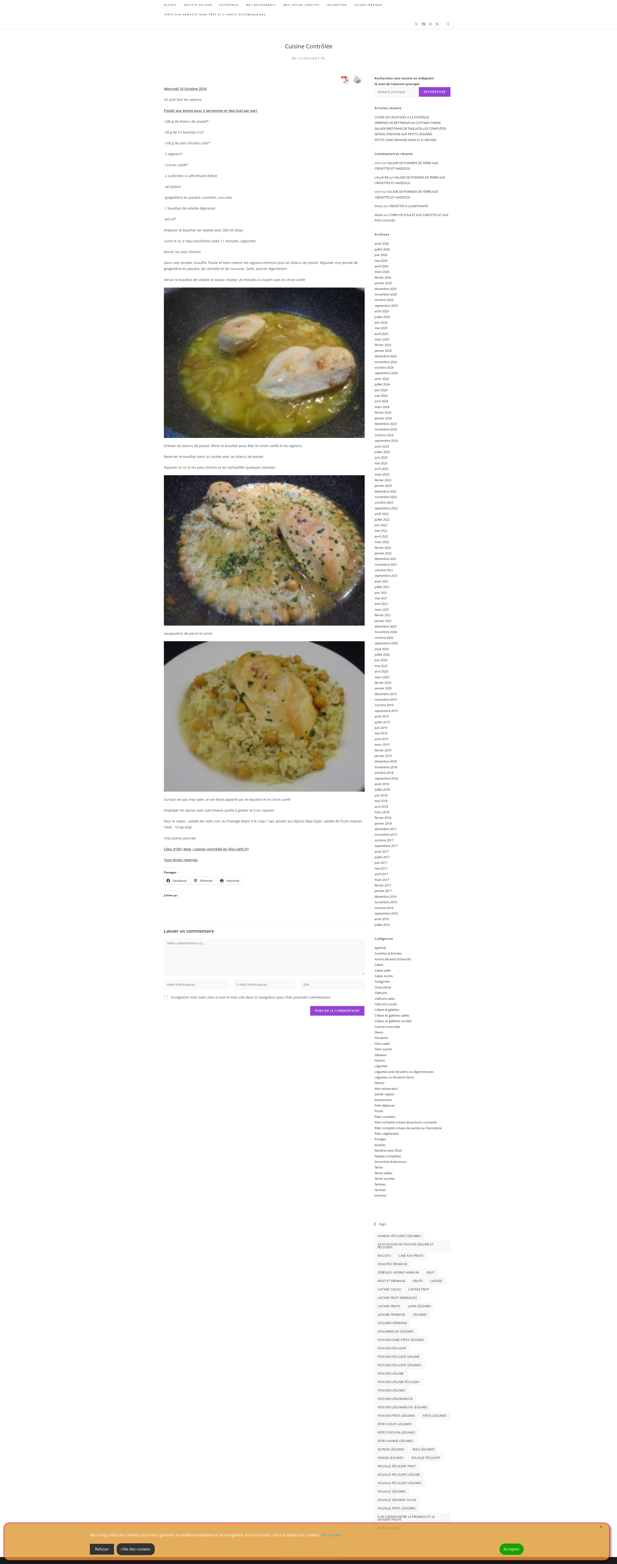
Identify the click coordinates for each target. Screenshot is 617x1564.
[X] (416, 24)
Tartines (380, 1184)
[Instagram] (430, 24)
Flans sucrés (383, 1049)
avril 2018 (381, 806)
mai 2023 (381, 463)
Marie (379, 215)
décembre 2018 (385, 761)
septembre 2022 (386, 508)
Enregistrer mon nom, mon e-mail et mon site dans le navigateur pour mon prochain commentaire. (251, 997)
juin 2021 (381, 592)
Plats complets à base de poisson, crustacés (406, 1122)
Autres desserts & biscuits (393, 959)
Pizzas (379, 1111)
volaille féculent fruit (397, 1466)
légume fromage (391, 1315)
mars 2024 (382, 407)
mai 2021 (381, 598)
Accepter (511, 1549)
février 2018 (383, 817)
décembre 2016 (385, 896)
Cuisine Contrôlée (308, 46)
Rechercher (435, 92)
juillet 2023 (382, 452)
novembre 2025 (386, 294)
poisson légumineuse (395, 1399)
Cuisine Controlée (387, 1027)
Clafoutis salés (385, 998)
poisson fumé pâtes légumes (401, 1340)
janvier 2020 (383, 688)
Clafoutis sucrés (386, 1004)
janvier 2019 (383, 756)
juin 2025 (381, 322)
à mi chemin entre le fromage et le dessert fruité (406, 1518)
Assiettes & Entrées (388, 953)
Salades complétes (388, 1156)
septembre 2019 (386, 711)
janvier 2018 (383, 823)
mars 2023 (382, 474)
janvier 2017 (383, 891)
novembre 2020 (386, 632)
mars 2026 (382, 271)
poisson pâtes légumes (396, 1416)
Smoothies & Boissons (390, 1162)
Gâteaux (381, 1055)
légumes (420, 1315)
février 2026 (383, 277)
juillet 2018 (382, 789)
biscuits (384, 1256)
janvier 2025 (383, 350)
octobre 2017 (384, 840)
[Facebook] (423, 24)
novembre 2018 (386, 767)
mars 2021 (382, 609)
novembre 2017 (386, 834)
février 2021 (383, 615)
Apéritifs (380, 948)
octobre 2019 (384, 705)
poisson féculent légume (399, 1357)
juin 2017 (381, 862)
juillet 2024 (382, 384)
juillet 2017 (382, 857)
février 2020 (383, 682)
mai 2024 (381, 395)
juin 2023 (381, 457)
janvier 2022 (383, 553)
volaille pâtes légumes (397, 1508)
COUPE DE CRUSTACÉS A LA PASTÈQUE (402, 117)
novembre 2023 (386, 429)
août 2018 (382, 784)
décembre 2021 (385, 559)
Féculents (381, 1038)
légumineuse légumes (396, 1331)
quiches (380, 1145)
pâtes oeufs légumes (395, 1424)
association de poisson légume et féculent (406, 1245)
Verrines (380, 1195)
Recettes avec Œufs (388, 1150)
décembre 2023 (385, 424)
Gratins (380, 1060)
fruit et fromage (391, 1281)
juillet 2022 (382, 519)
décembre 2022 (385, 491)
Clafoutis (381, 993)
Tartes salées (383, 1173)
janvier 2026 (383, 283)
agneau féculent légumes (399, 1236)
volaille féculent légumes (400, 1483)
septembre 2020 (386, 643)
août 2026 (382, 243)
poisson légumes (392, 1390)
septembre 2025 (386, 305)
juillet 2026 (382, 249)
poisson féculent (392, 1348)
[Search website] (448, 24)
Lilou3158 (381, 177)
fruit (431, 1272)
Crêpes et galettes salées (392, 1015)
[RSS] (437, 24)
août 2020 (382, 649)
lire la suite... (332, 1535)
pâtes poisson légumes (396, 1432)
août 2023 (382, 446)
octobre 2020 (384, 637)
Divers (379, 1032)
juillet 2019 (382, 722)
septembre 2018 (386, 778)
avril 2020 (381, 671)
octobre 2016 (384, 908)
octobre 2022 (384, 502)
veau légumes (423, 1449)
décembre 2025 (385, 289)
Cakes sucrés (384, 976)
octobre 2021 (384, 570)
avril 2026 (381, 266)
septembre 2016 (386, 913)
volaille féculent (425, 1458)
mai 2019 (381, 733)
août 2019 (382, 716)
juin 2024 (381, 390)
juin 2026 (381, 255)
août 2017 (382, 851)
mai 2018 (381, 801)
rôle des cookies (135, 1549)
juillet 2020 (382, 654)
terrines (380, 1190)
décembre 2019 (385, 694)
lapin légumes (419, 1306)
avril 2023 (381, 469)
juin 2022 (381, 525)
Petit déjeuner (385, 1105)
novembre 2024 (386, 362)
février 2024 (383, 412)
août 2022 (382, 514)
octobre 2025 (384, 300)
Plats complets (385, 1117)
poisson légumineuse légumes (403, 1407)
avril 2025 (381, 334)
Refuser (102, 1549)
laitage (436, 1281)
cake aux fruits (411, 1256)
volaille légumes (392, 1491)
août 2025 (382, 311)
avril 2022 (381, 536)
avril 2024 (381, 401)
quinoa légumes (391, 1449)
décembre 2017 (385, 829)
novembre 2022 (386, 497)
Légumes (381, 1066)
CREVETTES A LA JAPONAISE (408, 206)
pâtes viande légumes (395, 1441)
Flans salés (382, 1043)
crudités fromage (392, 1264)
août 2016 (382, 919)
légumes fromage (392, 1323)
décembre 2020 (385, 626)
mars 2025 (382, 339)
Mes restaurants (386, 1088)
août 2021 (382, 581)
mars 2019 (382, 744)
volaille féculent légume (399, 1475)
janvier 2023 (383, 485)
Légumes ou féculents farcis (394, 1077)
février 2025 (383, 345)
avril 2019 (381, 739)
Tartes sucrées (385, 1178)
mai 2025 (381, 328)
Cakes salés (383, 970)
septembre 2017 (386, 846)
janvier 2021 (383, 621)
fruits (418, 1281)
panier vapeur (385, 1094)
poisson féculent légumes (400, 1365)
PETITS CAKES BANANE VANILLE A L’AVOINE (405, 140)
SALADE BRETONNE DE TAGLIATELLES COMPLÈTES (410, 128)
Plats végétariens (387, 1133)
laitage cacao (389, 1289)
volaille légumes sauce (397, 1500)
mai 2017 (381, 868)
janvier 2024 (383, 418)
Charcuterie (383, 987)
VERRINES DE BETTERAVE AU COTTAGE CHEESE (408, 123)
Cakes (379, 964)
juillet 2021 (382, 587)
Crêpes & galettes (387, 1009)
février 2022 (383, 547)
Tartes (379, 1167)
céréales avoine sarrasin (398, 1272)
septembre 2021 (386, 575)
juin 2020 (381, 660)
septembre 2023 (386, 440)
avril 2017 (381, 874)
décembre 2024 (385, 356)
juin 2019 (381, 727)
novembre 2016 (386, 902)
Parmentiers (383, 1100)
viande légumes (391, 1458)
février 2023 (383, 480)
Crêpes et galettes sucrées (393, 1021)
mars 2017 (382, 880)
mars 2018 (382, 812)
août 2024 (382, 379)
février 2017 (383, 885)
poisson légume (391, 1374)
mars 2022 (382, 542)
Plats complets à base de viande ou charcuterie (408, 1128)
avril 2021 (381, 604)
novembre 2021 (386, 564)
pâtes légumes (435, 1416)
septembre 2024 (386, 373)
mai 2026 (381, 260)
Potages (380, 1139)
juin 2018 (381, 795)
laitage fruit (418, 1289)
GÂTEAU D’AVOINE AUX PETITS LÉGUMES (403, 134)
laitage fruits (389, 1306)
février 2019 (383, 750)
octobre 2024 (384, 367)
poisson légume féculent (399, 1382)
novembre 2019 (386, 699)
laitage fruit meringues (397, 1298)
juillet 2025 (382, 317)
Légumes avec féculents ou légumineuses (404, 1072)
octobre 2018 (384, 772)
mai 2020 (381, 666)
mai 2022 (381, 530)
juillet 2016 (382, 925)
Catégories (382, 981)
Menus (379, 1083)
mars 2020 (382, 677)
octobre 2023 (384, 435)
